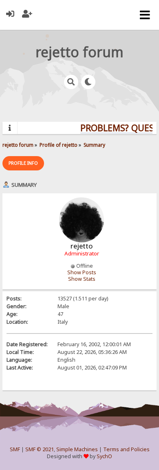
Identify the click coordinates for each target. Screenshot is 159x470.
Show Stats (81, 278)
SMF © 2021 (39, 449)
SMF (15, 449)
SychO (104, 456)
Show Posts (81, 272)
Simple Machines (77, 449)
